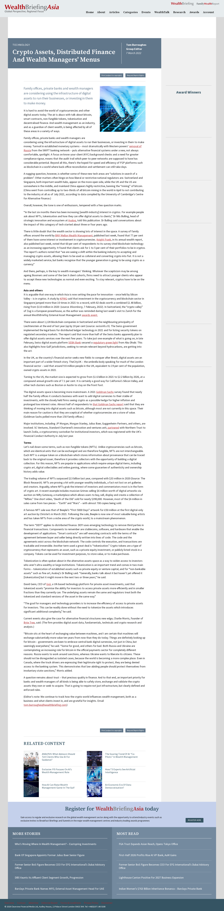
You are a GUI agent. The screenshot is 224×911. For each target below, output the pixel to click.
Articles (114, 12)
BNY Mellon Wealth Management (74, 235)
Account (208, 12)
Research (179, 12)
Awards (194, 12)
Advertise (33, 902)
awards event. (90, 315)
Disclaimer (106, 902)
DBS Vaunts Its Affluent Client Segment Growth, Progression (49, 877)
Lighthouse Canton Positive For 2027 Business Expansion (151, 877)
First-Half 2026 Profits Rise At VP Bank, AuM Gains (147, 855)
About (101, 12)
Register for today (112, 808)
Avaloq (72, 220)
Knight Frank (103, 239)
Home (90, 12)
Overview (9, 902)
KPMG (63, 298)
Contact (21, 902)
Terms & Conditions (70, 902)
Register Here (194, 820)
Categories (130, 12)
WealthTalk (161, 12)
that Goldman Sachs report (108, 404)
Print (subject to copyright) (111, 75)
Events (146, 12)
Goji (48, 584)
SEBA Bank (74, 342)
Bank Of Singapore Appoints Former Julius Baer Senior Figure (49, 855)
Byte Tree (29, 622)
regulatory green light (105, 342)
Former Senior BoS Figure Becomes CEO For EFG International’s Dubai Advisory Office (60, 866)
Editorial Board (49, 902)
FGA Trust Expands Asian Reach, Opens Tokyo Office (148, 844)
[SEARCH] (217, 12)
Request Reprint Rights (135, 75)
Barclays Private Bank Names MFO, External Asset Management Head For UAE (59, 888)
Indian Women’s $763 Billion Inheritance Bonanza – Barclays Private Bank (160, 888)
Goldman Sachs (105, 392)
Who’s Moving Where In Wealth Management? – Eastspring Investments (55, 844)
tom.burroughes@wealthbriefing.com (45, 705)
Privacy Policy (91, 902)
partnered (113, 427)
